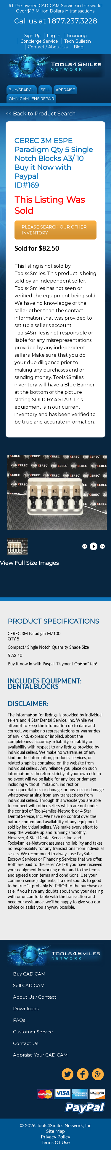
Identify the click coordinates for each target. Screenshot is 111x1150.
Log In (53, 35)
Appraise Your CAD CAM (40, 1055)
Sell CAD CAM (29, 985)
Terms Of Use (55, 1142)
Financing (77, 35)
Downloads (25, 1008)
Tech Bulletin (77, 41)
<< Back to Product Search (41, 113)
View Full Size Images (29, 562)
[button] (84, 546)
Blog (78, 47)
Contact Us (25, 1043)
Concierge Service (39, 41)
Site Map (55, 1131)
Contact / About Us (47, 47)
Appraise (65, 89)
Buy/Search (22, 89)
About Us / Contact (34, 997)
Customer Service (33, 1032)
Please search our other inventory (54, 230)
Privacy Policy (55, 1137)
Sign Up (32, 35)
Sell (45, 89)
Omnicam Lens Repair (31, 98)
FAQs (19, 1020)
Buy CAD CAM (29, 974)
